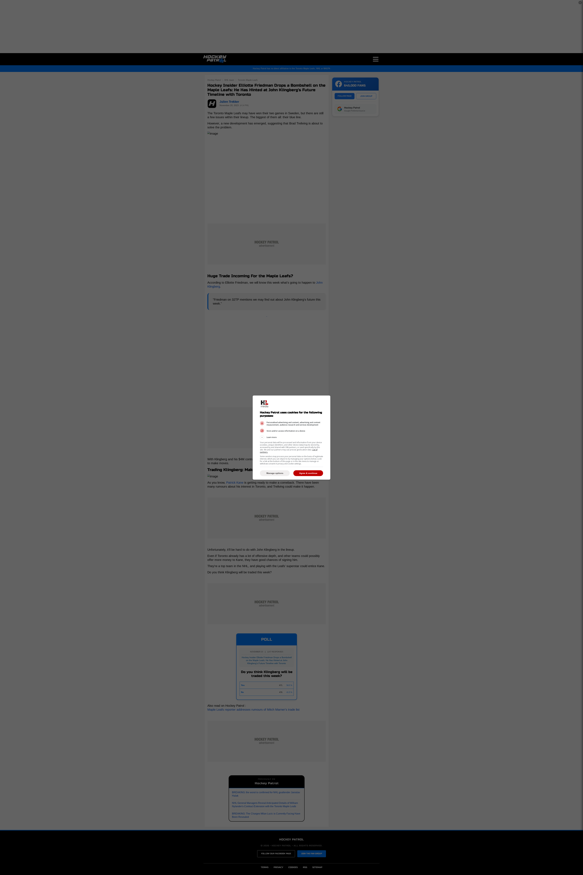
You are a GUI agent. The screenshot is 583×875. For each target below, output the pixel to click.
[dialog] (291, 437)
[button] (291, 437)
